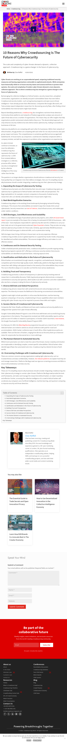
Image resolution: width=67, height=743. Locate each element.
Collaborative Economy (40, 690)
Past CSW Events (38, 672)
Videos (5, 683)
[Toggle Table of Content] (61, 393)
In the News (6, 669)
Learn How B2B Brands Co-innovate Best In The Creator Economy (19, 537)
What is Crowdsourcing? (10, 685)
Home (8, 9)
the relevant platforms (42, 359)
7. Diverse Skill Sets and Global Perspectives (18, 410)
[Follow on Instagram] (20, 714)
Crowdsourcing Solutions (41, 669)
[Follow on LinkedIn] (12, 714)
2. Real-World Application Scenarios (15, 398)
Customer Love (7, 675)
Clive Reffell (18, 72)
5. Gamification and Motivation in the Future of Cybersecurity (23, 406)
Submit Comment (17, 607)
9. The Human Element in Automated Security (18, 415)
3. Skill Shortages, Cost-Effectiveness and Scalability (20, 401)
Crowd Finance (38, 688)
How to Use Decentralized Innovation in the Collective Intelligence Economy (46, 503)
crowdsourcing (27, 113)
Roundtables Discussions (41, 667)
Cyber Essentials (38, 225)
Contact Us (6, 677)
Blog (35, 683)
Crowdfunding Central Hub (11, 693)
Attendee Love (7, 672)
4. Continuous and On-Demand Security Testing (19, 403)
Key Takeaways (7, 420)
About (5, 667)
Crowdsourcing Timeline (10, 688)
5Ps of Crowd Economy (10, 696)
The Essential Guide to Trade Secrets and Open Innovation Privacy (18, 501)
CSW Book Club (7, 690)
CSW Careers (37, 677)
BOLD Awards (37, 675)
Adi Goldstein (54, 170)
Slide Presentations (9, 701)
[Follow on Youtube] (16, 714)
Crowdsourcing (15, 9)
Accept (29, 740)
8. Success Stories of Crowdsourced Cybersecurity (19, 413)
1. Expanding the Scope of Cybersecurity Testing (19, 396)
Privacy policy (37, 740)
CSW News (37, 693)
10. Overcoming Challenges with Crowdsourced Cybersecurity (23, 418)
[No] (65, 738)
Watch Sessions (7, 698)
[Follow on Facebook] (4, 714)
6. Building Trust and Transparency (15, 408)
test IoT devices (32, 208)
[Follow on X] (8, 714)
